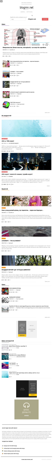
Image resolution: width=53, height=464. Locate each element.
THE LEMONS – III (13, 364)
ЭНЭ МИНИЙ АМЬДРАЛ (13, 143)
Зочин (17, 347)
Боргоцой (19, 73)
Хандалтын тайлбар (7, 441)
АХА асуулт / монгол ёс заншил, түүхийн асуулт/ (17, 174)
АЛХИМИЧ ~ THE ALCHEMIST (17, 71)
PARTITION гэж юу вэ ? (15, 102)
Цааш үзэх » (47, 112)
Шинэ (3, 24)
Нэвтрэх (23, 11)
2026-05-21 (11, 289)
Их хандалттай (6, 115)
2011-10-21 (4, 143)
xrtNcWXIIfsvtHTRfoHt (20, 356)
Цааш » (48, 185)
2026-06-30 (12, 83)
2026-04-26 (11, 307)
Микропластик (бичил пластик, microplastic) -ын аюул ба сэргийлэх (24, 47)
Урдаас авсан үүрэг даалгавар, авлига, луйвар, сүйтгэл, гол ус (24, 372)
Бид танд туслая (20, 104)
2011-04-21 (4, 176)
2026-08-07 (12, 63)
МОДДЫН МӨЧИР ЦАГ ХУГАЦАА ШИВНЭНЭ (20, 81)
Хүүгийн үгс (12, 49)
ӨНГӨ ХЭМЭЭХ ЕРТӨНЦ (15, 288)
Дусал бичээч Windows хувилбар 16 (18, 346)
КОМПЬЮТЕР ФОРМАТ (14, 297)
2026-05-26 (12, 104)
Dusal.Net (30, 459)
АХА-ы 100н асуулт (8, 141)
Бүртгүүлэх (29, 11)
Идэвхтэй (5, 189)
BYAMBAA (11, 176)
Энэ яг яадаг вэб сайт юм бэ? (9, 428)
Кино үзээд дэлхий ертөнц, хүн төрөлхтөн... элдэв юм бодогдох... (25, 61)
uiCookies (49, 459)
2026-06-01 (12, 93)
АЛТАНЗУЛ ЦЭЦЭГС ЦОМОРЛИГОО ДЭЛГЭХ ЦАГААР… (22, 92)
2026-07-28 (12, 73)
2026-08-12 (5, 49)
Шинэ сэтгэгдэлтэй (8, 341)
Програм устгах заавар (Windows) (17, 355)
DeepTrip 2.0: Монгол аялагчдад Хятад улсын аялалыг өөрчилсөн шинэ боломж (29, 306)
